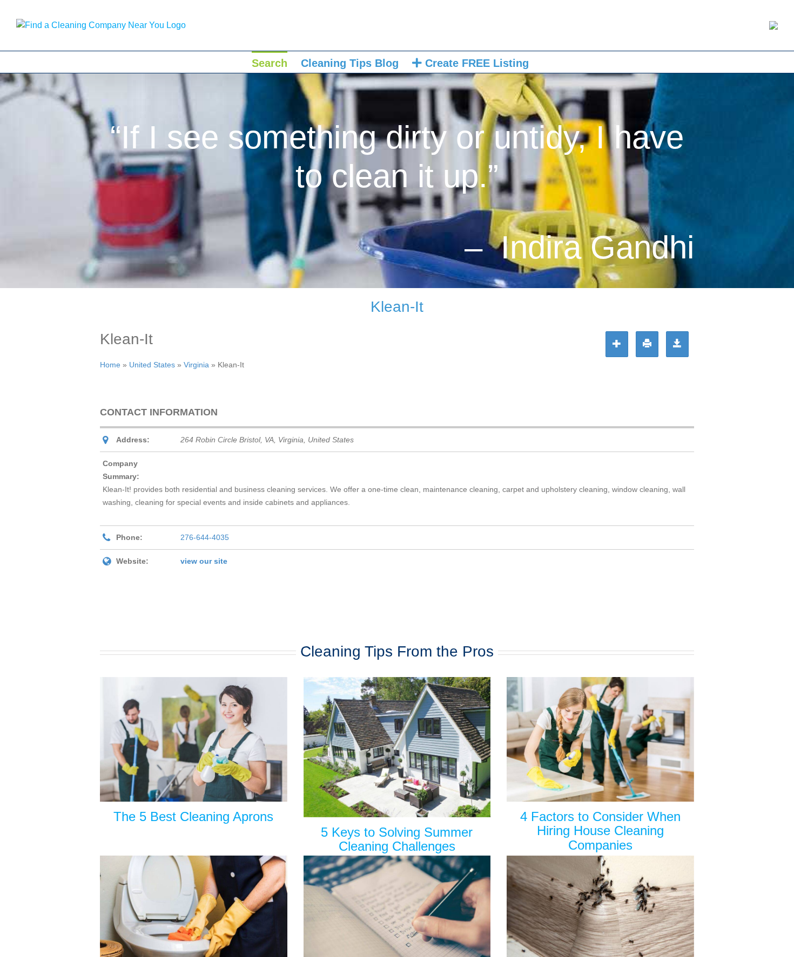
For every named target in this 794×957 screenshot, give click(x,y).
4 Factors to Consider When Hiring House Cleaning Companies (600, 830)
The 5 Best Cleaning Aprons (193, 816)
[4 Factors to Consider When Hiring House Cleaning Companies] (600, 739)
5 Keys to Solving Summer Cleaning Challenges (397, 839)
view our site (203, 561)
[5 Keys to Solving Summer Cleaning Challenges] (397, 747)
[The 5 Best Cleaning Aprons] (193, 739)
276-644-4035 (204, 537)
